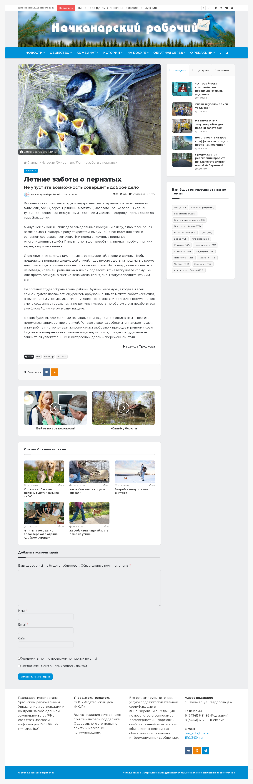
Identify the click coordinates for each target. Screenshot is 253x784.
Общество (59, 53)
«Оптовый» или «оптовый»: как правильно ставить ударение (209, 89)
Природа (61, 356)
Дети (206, 232)
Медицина (205, 251)
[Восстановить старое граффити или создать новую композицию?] (182, 143)
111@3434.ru (194, 737)
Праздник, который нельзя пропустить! (107, 8)
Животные (65, 162)
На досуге (136, 53)
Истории (111, 53)
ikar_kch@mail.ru (198, 733)
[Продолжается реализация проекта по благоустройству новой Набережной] (182, 160)
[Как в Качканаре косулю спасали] (89, 471)
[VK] (46, 372)
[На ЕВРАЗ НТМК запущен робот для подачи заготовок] (182, 126)
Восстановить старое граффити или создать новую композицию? (211, 141)
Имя (22, 610)
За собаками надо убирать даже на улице (88, 532)
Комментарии (224, 70)
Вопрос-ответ (185, 232)
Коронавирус (205, 245)
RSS (38, 356)
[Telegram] (215, 8)
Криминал (182, 251)
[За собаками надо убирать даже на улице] (89, 513)
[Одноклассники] (221, 8)
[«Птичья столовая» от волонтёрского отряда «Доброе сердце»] (44, 513)
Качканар (49, 356)
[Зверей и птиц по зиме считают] (135, 471)
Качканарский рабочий (46, 194)
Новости (34, 53)
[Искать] (227, 52)
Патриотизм (184, 257)
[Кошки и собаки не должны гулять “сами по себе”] (44, 471)
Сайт (21, 638)
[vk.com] (226, 8)
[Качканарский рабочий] (126, 28)
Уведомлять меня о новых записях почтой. (54, 666)
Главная (33, 162)
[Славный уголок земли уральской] (182, 109)
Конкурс (182, 245)
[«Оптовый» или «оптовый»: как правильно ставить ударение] (182, 89)
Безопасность (184, 213)
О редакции (201, 53)
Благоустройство (187, 226)
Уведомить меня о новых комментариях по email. (59, 658)
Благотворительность (189, 220)
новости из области (189, 270)
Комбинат (86, 53)
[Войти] (232, 8)
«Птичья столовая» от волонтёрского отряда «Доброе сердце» (41, 534)
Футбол (181, 264)
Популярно (200, 70)
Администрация (202, 207)
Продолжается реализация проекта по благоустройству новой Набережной (210, 160)
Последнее (177, 70)
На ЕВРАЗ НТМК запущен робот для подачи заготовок (209, 124)
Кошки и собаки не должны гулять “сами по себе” (41, 493)
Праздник (207, 257)
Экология (203, 264)
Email (23, 624)
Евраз (180, 238)
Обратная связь (168, 53)
